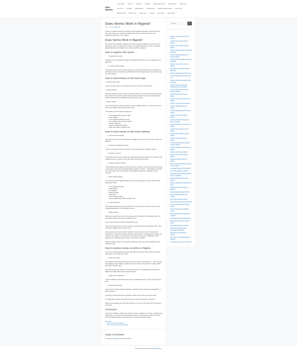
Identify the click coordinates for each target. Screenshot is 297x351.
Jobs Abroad (160, 13)
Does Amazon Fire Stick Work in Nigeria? (117, 324)
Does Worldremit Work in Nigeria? (115, 323)
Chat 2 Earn (120, 8)
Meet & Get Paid (121, 13)
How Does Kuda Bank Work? (179, 199)
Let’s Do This (178, 8)
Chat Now (147, 4)
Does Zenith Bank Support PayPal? (181, 201)
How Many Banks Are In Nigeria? (180, 168)
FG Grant (151, 13)
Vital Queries (109, 8)
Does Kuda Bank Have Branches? (180, 218)
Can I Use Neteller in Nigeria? (179, 171)
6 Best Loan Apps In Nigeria (178, 152)
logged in (116, 338)
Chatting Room (172, 4)
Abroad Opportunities (159, 4)
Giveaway (129, 8)
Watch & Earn (132, 13)
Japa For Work (171, 13)
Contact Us (139, 4)
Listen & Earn (142, 13)
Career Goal (183, 4)
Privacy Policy (121, 4)
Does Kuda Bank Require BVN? (179, 192)
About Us (130, 4)
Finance (109, 321)
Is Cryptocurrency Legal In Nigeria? (181, 241)
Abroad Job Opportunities (165, 8)
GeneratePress (157, 348)
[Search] (189, 23)
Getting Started (139, 8)
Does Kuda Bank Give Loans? (179, 225)
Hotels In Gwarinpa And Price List (180, 73)
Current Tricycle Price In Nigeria (180, 103)
